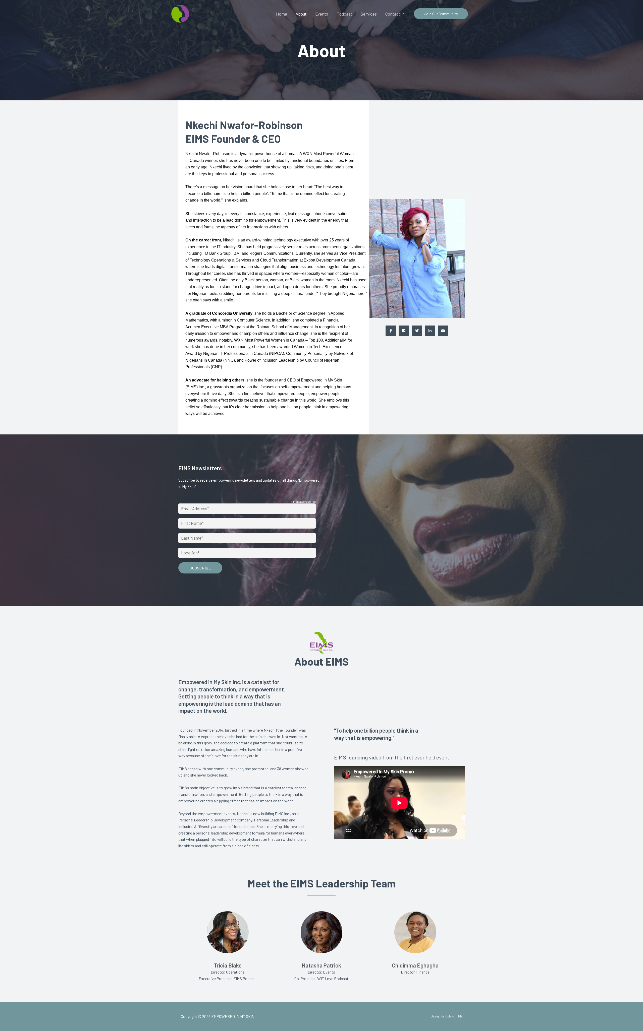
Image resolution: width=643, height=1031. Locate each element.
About (301, 13)
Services (369, 13)
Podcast (344, 13)
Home (281, 13)
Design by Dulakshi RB (446, 1016)
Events (321, 13)
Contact (392, 13)
